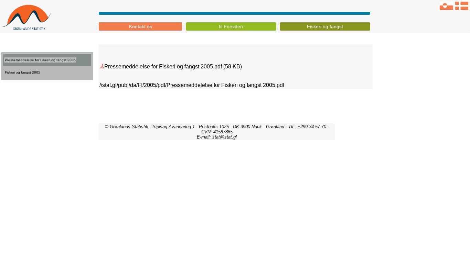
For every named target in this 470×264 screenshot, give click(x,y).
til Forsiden (231, 26)
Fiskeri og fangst (325, 26)
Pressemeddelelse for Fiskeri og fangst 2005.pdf (163, 66)
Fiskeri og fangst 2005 (22, 72)
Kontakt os (140, 26)
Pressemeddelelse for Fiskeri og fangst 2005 (40, 60)
